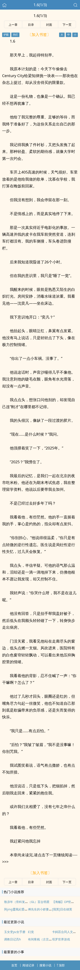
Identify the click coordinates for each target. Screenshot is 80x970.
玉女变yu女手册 (14, 932)
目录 (31, 25)
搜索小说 (45, 965)
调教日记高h (12, 939)
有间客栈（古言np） (42, 939)
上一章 (13, 25)
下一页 (67, 25)
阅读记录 (28, 965)
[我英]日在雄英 (62, 909)
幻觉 (31, 932)
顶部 (62, 965)
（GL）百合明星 (38, 902)
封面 (49, 25)
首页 (14, 965)
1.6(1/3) (40, 4)
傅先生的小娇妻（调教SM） (46, 909)
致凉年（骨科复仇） (17, 902)
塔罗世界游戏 (61, 939)
